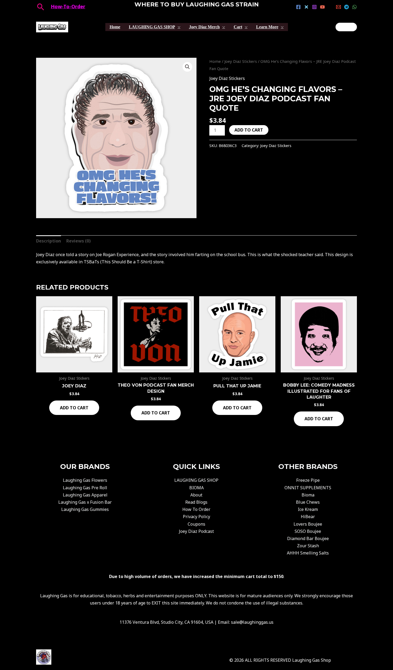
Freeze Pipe (308, 480)
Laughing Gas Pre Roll (85, 488)
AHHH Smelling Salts (308, 553)
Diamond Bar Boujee (308, 538)
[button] (187, 67)
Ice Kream (308, 509)
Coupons (196, 524)
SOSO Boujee (308, 531)
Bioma (308, 495)
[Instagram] (314, 7)
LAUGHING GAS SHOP (152, 27)
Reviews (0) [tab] (78, 241)
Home (115, 27)
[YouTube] (322, 7)
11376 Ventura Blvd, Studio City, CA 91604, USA (166, 622)
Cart (238, 27)
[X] (306, 7)
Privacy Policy (196, 516)
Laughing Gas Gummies (85, 509)
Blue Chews (308, 502)
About (196, 495)
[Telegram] (346, 7)
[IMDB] (330, 7)
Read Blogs (196, 502)
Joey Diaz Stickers (240, 61)
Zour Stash (308, 546)
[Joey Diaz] (346, 27)
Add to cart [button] (74, 408)
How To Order (196, 509)
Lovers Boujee (308, 524)
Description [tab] (48, 241)
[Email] (338, 7)
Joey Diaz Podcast (196, 531)
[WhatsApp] (354, 7)
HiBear (308, 516)
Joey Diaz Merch (204, 27)
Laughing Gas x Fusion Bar (85, 502)
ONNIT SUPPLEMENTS (307, 488)
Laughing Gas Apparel (85, 495)
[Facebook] (298, 7)
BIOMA (196, 488)
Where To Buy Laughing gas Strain (196, 4)
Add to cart (248, 130)
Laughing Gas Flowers (85, 480)
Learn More (267, 27)
